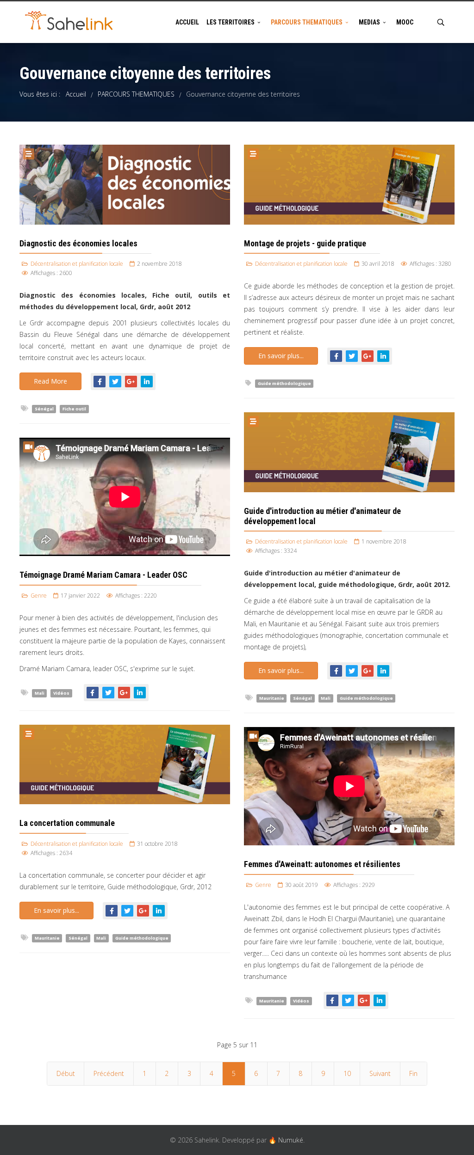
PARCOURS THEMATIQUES (307, 22)
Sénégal (44, 409)
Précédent (109, 1073)
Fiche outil (74, 409)
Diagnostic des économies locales (78, 243)
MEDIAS (369, 22)
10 (347, 1073)
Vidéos (61, 693)
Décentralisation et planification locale (77, 264)
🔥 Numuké (285, 1140)
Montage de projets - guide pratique (305, 243)
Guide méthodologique (284, 383)
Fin (413, 1073)
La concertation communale (67, 823)
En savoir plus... (281, 355)
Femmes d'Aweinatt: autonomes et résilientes (322, 864)
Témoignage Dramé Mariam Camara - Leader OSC (103, 575)
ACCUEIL (187, 22)
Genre (39, 595)
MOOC (404, 22)
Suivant (380, 1073)
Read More (50, 381)
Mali (326, 698)
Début (65, 1073)
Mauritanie (271, 698)
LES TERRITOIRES (230, 22)
